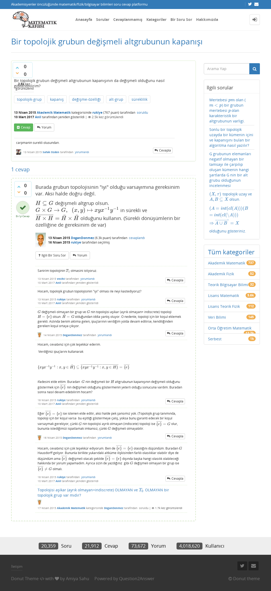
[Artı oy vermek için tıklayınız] (17, 67)
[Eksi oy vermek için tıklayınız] (17, 73)
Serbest (215, 338)
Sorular (102, 19)
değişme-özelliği (86, 99)
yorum (46, 127)
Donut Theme (25, 578)
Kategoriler (156, 19)
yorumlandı (82, 152)
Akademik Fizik (221, 273)
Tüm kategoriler (231, 252)
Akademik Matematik (54, 112)
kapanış (57, 99)
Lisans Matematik (223, 295)
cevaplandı (137, 238)
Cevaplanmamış (127, 19)
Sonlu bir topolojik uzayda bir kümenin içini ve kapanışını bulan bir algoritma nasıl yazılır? (231, 137)
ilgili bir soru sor (54, 255)
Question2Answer (137, 578)
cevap (25, 127)
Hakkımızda (207, 19)
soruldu (142, 112)
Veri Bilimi (217, 317)
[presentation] (44, 203)
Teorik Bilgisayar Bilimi (228, 284)
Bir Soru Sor (181, 19)
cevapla (165, 150)
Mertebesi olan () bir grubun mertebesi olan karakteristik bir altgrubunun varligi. (227, 110)
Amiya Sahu (77, 578)
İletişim (16, 566)
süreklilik (139, 99)
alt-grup (116, 99)
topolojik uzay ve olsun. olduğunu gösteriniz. (232, 212)
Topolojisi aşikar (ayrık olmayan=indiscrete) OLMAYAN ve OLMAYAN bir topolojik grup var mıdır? (103, 492)
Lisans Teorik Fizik (224, 306)
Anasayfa (83, 19)
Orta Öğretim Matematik (229, 328)
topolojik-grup (29, 99)
